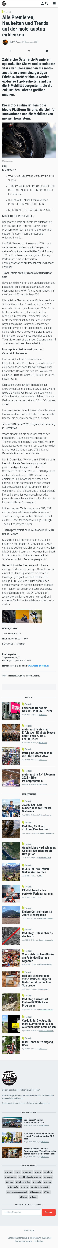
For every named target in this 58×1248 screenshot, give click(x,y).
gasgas (48, 1177)
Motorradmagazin (24, 1241)
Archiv (9, 1172)
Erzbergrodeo (23, 1182)
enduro (48, 1172)
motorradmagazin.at (18, 1192)
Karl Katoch (44, 989)
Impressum (35, 1238)
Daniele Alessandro (47, 833)
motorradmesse (17, 676)
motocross (11, 1177)
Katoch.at (46, 1238)
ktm (18, 1172)
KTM (40, 876)
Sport (38, 1172)
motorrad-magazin (40, 1187)
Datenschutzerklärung (18, 1238)
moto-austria (33, 676)
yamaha (38, 1182)
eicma (48, 1182)
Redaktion (39, 1241)
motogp (28, 1172)
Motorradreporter (45, 815)
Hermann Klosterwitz (46, 1031)
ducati (34, 1197)
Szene (10, 1182)
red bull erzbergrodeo (31, 1177)
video (25, 1187)
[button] (10, 51)
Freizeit (7, 12)
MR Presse (16, 42)
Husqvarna (36, 1192)
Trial (47, 1192)
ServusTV (14, 1187)
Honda (24, 1197)
